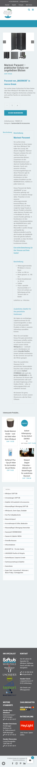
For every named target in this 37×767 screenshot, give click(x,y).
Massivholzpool (10, 519)
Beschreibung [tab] (7, 132)
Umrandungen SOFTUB (12, 498)
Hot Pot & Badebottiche (13, 515)
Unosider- (21, 351)
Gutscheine (9, 566)
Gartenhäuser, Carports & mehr (15, 558)
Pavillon (27, 351)
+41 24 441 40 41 (10, 746)
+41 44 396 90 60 (27, 672)
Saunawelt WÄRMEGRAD (13, 532)
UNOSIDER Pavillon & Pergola (15, 553)
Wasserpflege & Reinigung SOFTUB (16, 506)
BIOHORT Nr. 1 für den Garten (14, 549)
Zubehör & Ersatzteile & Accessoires (17, 502)
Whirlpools (17, 347)
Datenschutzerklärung (19, 760)
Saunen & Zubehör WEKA (13, 536)
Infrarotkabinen (10, 545)
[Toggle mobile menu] (33, 10)
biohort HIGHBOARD (20, 375)
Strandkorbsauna (10, 540)
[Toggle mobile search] (29, 10)
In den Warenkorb (15, 113)
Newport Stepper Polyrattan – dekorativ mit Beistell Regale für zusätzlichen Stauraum (26, 468)
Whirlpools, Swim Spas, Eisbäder (16, 511)
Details (10, 425)
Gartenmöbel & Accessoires (20, 123)
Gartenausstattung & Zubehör (14, 562)
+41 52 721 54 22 (10, 735)
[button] (3, 763)
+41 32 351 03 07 (10, 719)
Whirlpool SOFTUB (11, 493)
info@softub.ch (24, 1)
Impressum (22, 758)
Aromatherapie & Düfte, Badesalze (16, 523)
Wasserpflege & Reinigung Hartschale (17, 528)
